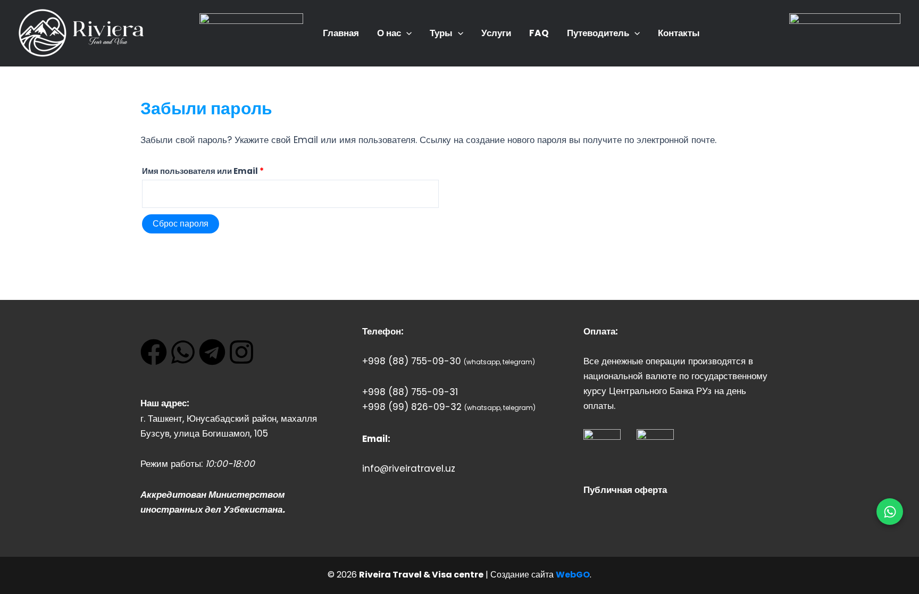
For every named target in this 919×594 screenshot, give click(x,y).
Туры (441, 33)
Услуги (496, 33)
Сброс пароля (180, 223)
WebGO (573, 574)
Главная (341, 33)
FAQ (539, 33)
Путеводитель (598, 33)
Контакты (679, 33)
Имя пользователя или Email (228, 170)
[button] (406, 33)
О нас (389, 33)
